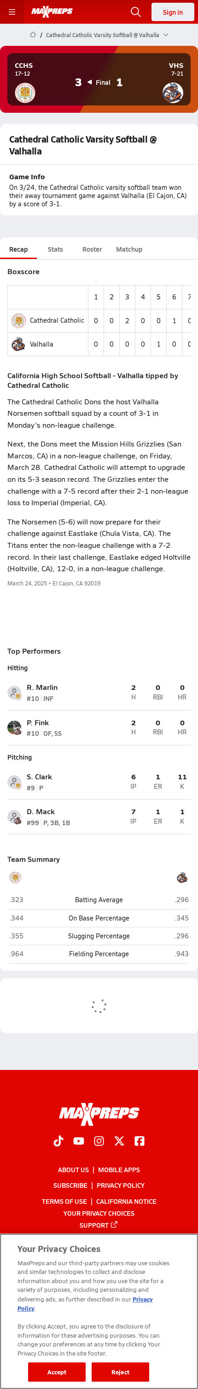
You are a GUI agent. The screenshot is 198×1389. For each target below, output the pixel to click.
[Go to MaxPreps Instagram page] (99, 1141)
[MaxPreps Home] (52, 12)
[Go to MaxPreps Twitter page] (119, 1141)
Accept (57, 1371)
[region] (99, 1311)
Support (94, 1224)
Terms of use (64, 1200)
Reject (120, 1371)
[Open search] (136, 12)
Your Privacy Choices (99, 1212)
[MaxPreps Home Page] (32, 35)
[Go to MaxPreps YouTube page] (78, 1141)
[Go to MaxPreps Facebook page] (139, 1141)
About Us (73, 1169)
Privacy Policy (121, 1185)
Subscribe (70, 1185)
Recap (18, 249)
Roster (92, 249)
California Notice (126, 1200)
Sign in (173, 12)
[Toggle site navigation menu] (12, 12)
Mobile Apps (119, 1169)
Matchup (129, 249)
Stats (55, 249)
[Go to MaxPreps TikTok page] (58, 1141)
